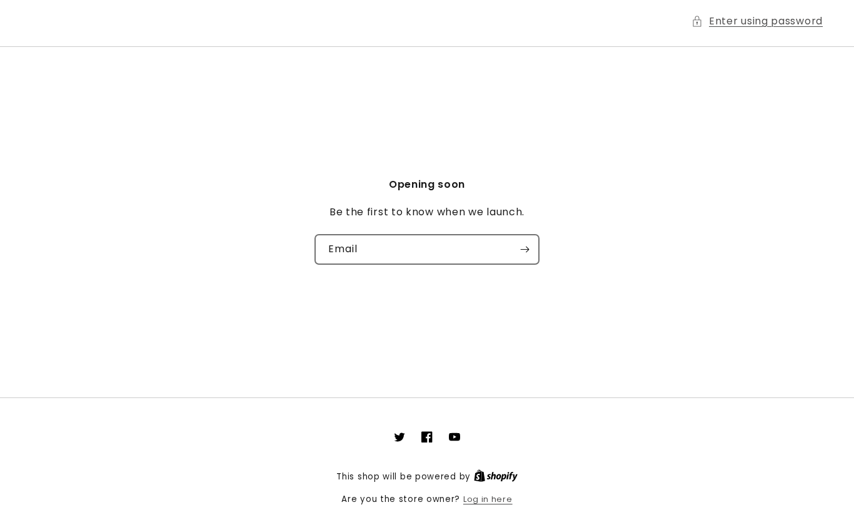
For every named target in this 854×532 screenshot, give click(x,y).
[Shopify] (496, 477)
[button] (757, 22)
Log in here (488, 499)
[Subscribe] (524, 249)
